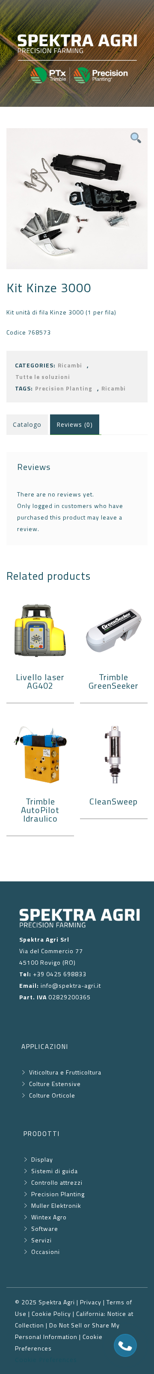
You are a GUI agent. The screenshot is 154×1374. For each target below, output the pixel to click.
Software (44, 1228)
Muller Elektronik (56, 1205)
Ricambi (70, 365)
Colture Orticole (51, 1095)
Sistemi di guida (54, 1170)
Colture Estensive (55, 1083)
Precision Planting (63, 388)
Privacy (90, 1302)
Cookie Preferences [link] (46, 1360)
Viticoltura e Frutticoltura (65, 1072)
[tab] (75, 424)
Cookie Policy (51, 1313)
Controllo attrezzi (57, 1182)
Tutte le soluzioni (42, 377)
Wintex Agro (49, 1217)
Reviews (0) (74, 424)
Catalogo (27, 424)
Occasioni (45, 1251)
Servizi (41, 1240)
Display (42, 1159)
